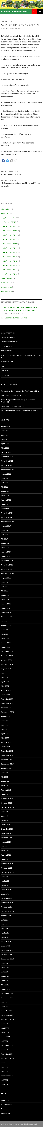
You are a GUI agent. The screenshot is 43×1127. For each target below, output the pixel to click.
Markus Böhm (15, 28)
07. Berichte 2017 (10, 257)
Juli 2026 (4, 431)
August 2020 (6, 716)
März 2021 (5, 686)
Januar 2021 (5, 695)
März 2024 (5, 547)
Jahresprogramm (8, 333)
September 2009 (7, 1019)
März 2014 (5, 967)
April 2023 (5, 595)
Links (3, 366)
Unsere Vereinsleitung (9, 342)
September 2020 (7, 712)
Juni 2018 (4, 816)
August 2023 (6, 578)
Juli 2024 (4, 530)
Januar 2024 (5, 556)
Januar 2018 (5, 825)
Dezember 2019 (7, 751)
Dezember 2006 (7, 1054)
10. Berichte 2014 (10, 270)
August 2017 (6, 842)
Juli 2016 (4, 877)
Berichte (4, 213)
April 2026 (5, 444)
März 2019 (5, 786)
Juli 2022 (4, 630)
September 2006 (7, 1058)
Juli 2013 (4, 972)
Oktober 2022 (6, 617)
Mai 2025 (4, 487)
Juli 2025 (4, 478)
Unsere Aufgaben (8, 337)
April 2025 (5, 491)
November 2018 (7, 799)
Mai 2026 (4, 439)
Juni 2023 (4, 586)
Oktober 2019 (6, 760)
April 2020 (5, 734)
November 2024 (7, 513)
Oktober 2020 (6, 708)
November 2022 (7, 612)
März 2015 (5, 937)
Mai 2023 (4, 591)
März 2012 (5, 985)
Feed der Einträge (7, 1104)
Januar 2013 (5, 980)
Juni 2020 (4, 725)
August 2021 (6, 669)
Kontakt (4, 371)
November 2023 (7, 565)
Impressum (5, 375)
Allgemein (5, 209)
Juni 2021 (4, 673)
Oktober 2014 (6, 954)
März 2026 (5, 448)
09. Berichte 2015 (10, 265)
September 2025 (7, 470)
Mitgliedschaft (7, 362)
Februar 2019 (6, 790)
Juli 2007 (4, 1050)
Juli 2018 (4, 812)
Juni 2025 (4, 483)
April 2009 (5, 1028)
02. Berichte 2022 (10, 235)
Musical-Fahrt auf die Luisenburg (13, 406)
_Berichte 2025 (9, 222)
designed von (31, 1124)
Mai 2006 (4, 1071)
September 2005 (7, 1076)
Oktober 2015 (6, 907)
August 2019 (6, 768)
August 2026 (6, 426)
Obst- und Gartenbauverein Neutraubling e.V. (16, 11)
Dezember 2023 (7, 560)
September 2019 (7, 764)
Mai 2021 (4, 677)
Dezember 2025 (7, 457)
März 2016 (5, 885)
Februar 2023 (6, 604)
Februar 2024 (6, 552)
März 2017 (5, 851)
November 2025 (7, 461)
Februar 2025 (6, 500)
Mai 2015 (4, 928)
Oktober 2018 (6, 803)
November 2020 (7, 703)
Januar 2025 (5, 504)
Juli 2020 (4, 721)
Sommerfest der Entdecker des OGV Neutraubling (20, 391)
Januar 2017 (5, 859)
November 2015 (7, 903)
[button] (3, 160)
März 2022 (5, 638)
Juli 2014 (4, 963)
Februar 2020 (6, 742)
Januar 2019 (5, 794)
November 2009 (7, 1015)
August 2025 (6, 474)
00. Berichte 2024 (10, 226)
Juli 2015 (4, 920)
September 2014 (7, 959)
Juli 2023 (4, 582)
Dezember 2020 (7, 699)
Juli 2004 (4, 1084)
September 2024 (7, 522)
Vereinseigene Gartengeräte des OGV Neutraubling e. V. (21, 356)
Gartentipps (6, 21)
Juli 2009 (4, 1024)
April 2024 (5, 543)
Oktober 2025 (6, 465)
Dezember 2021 (7, 651)
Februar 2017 (6, 855)
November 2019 (7, 755)
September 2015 (7, 911)
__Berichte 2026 (9, 218)
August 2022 (6, 625)
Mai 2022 (4, 634)
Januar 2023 (5, 608)
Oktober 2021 (6, 660)
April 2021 (5, 682)
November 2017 (7, 833)
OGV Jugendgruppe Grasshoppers (14, 395)
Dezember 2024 (7, 509)
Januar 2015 (5, 946)
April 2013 (5, 976)
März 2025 (5, 496)
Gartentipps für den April (11, 173)
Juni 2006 (4, 1067)
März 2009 (5, 1032)
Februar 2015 (6, 941)
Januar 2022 (5, 647)
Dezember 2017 (7, 829)
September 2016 (7, 872)
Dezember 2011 (7, 993)
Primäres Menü (40, 11)
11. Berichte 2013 (10, 274)
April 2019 (5, 781)
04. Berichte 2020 (10, 244)
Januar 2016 (5, 894)
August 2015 (6, 915)
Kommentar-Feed (7, 1109)
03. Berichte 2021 (10, 239)
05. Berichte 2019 (10, 248)
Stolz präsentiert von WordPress (11, 1124)
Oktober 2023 (6, 569)
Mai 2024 (4, 539)
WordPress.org (7, 1113)
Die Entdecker (6, 278)
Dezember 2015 (7, 898)
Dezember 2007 (7, 1045)
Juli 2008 (4, 1041)
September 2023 (7, 573)
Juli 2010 (4, 1006)
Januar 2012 (5, 989)
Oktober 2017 (6, 838)
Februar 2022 (6, 643)
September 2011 (7, 998)
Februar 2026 (6, 452)
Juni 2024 (4, 534)
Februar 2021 (6, 690)
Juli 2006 (4, 1063)
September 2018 (7, 807)
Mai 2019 (4, 777)
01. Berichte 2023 (10, 231)
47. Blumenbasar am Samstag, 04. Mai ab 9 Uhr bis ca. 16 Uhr (20, 183)
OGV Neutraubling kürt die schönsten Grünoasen (19, 411)
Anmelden (5, 1100)
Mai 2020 (4, 729)
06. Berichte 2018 (10, 252)
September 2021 (7, 664)
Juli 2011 (4, 1002)
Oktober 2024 (6, 517)
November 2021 (7, 656)
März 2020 (5, 738)
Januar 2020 (5, 747)
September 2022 (7, 621)
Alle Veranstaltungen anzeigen (14, 318)
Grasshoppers (6, 287)
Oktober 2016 (6, 868)
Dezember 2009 (7, 1011)
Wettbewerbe (6, 291)
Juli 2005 (4, 1080)
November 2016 (7, 864)
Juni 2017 (4, 846)
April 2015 (5, 933)
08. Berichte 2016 (10, 261)
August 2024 (6, 526)
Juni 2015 (4, 924)
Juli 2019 (4, 773)
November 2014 (7, 950)
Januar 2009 (5, 1037)
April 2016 (5, 881)
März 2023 (5, 599)
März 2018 (5, 820)
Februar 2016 (6, 890)
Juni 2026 (4, 435)
